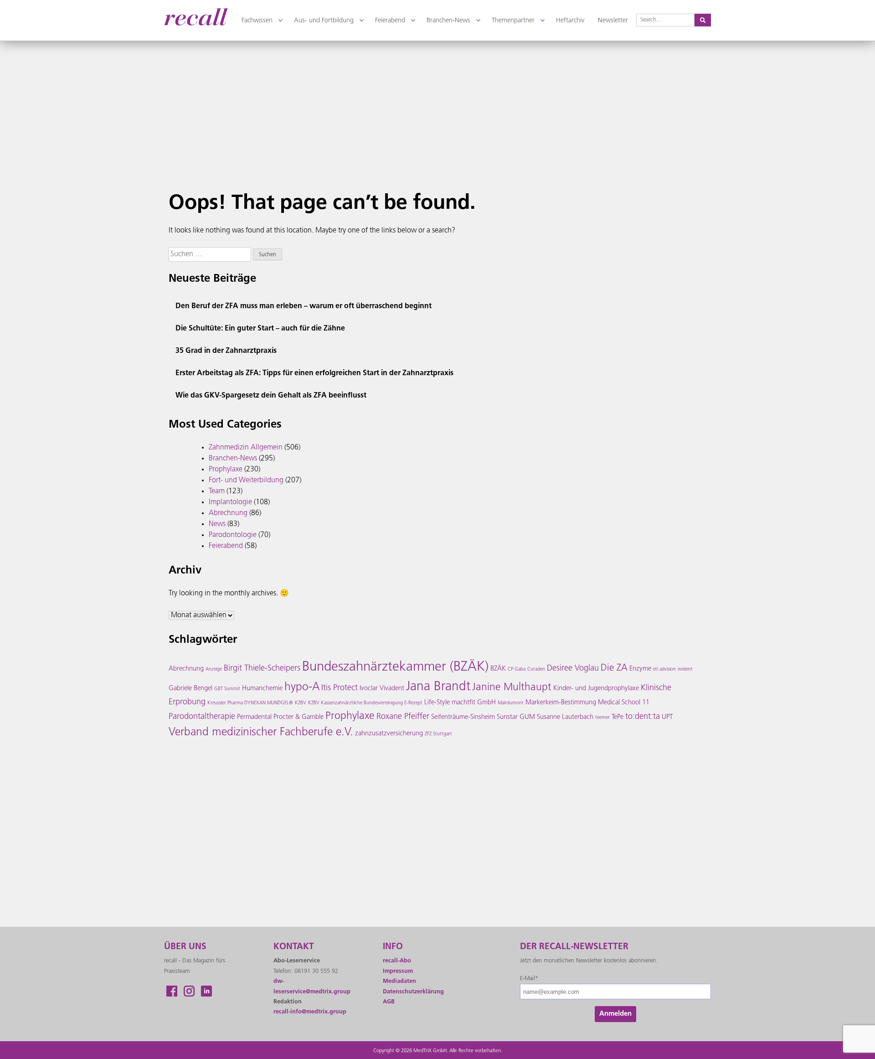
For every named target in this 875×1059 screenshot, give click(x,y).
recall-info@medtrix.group (309, 1012)
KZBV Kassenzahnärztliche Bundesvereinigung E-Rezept (365, 703)
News (217, 524)
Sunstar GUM (516, 717)
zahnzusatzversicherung (389, 733)
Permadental (254, 717)
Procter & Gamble (298, 717)
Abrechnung (228, 513)
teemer (602, 717)
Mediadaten (399, 981)
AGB (389, 1002)
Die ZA (614, 668)
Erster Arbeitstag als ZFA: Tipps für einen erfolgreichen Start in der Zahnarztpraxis (314, 373)
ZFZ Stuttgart (438, 734)
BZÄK (498, 669)
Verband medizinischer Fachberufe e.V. (261, 732)
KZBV (300, 703)
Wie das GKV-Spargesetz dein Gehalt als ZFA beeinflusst (270, 395)
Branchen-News (233, 458)
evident (685, 669)
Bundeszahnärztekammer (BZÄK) (395, 667)
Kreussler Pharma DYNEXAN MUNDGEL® (250, 703)
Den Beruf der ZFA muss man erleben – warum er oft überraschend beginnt (303, 306)
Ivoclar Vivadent (382, 688)
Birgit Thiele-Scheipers (262, 669)
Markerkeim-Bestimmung (560, 702)
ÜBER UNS (185, 947)
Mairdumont (511, 703)
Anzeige (214, 669)
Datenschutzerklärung (413, 992)
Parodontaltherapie (202, 717)
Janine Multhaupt (511, 687)
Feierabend (226, 546)
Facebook (171, 991)
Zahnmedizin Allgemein (246, 447)
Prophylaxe (225, 469)
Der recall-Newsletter (574, 947)
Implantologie (230, 502)
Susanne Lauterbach (565, 717)
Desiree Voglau (573, 669)
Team (217, 491)
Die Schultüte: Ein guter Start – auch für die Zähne (260, 328)
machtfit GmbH (474, 702)
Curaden (536, 669)
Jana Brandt (438, 687)
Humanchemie (262, 688)
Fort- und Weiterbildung (246, 480)
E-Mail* (529, 979)
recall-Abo (397, 961)
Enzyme (640, 669)
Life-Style (437, 702)
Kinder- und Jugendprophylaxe (596, 688)
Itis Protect (339, 688)
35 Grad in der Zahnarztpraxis (226, 351)
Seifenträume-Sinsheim (463, 717)
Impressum (398, 971)
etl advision (664, 669)
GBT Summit (227, 689)
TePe (617, 717)
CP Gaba (516, 669)
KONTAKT (293, 947)
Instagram (189, 991)
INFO (393, 947)
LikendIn (206, 991)
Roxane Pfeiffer (402, 717)
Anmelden (615, 1014)
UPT (667, 717)
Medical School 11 (623, 702)
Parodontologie (233, 535)
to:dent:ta (642, 717)
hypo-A (301, 687)
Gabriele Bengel (190, 688)
